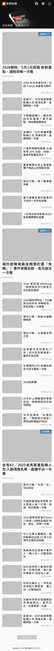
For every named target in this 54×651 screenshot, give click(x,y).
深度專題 (7, 25)
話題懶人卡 (22, 25)
